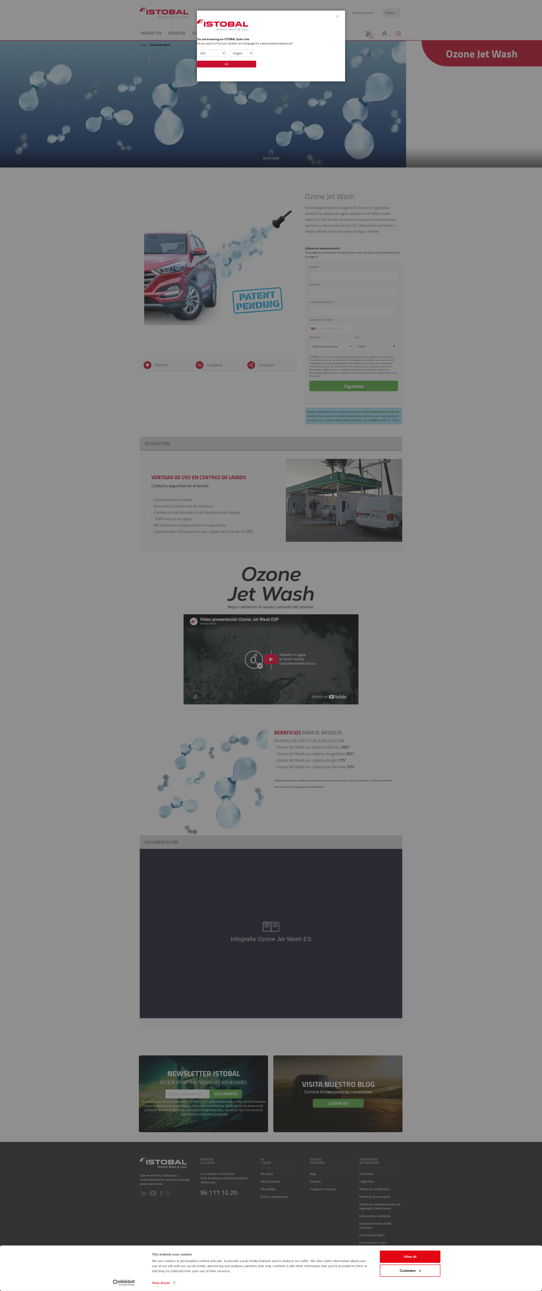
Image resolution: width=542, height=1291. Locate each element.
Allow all (410, 1256)
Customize (408, 1270)
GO (226, 64)
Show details (161, 1282)
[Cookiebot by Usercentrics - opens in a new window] (123, 1283)
